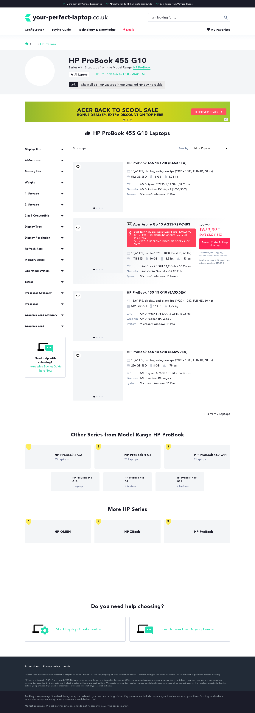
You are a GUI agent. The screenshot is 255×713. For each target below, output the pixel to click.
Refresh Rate (34, 248)
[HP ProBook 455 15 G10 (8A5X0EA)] (98, 316)
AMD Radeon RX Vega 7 (155, 319)
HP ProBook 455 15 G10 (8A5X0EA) (156, 292)
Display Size (33, 149)
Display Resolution (37, 237)
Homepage (27, 44)
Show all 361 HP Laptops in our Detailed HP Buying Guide (122, 85)
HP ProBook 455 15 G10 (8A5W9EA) (157, 352)
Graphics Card (34, 326)
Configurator (34, 29)
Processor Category (38, 293)
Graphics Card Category (41, 315)
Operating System (37, 270)
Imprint (67, 666)
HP (34, 44)
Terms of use (32, 666)
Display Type (33, 226)
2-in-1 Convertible (37, 215)
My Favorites (220, 29)
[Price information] (219, 229)
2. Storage (32, 204)
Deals (130, 29)
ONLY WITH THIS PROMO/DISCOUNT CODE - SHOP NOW (162, 242)
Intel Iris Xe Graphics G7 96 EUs (161, 271)
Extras (29, 281)
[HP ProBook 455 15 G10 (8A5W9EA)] (98, 376)
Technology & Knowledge (97, 29)
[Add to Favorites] (78, 167)
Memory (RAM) (35, 259)
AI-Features (33, 160)
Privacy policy (51, 666)
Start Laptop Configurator (78, 629)
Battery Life (33, 171)
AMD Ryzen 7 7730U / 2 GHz (159, 184)
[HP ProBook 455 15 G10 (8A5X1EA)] (98, 187)
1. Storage (32, 193)
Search (226, 17)
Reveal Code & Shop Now (215, 244)
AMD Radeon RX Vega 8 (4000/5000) (163, 189)
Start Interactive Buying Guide (187, 629)
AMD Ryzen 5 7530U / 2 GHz (159, 313)
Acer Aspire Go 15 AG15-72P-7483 (161, 224)
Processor (31, 304)
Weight (30, 182)
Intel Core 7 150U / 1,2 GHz (158, 266)
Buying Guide (61, 29)
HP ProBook (48, 44)
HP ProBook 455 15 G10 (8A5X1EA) (119, 74)
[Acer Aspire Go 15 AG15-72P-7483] (98, 248)
